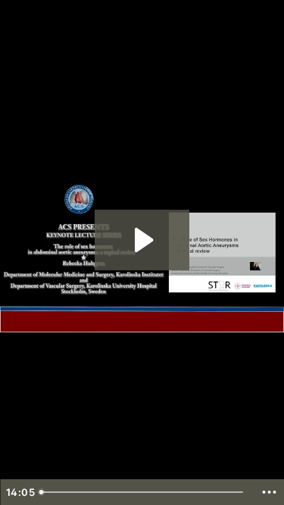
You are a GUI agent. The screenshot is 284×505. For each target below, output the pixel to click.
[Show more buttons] (269, 492)
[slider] (143, 492)
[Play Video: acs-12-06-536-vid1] (142, 240)
